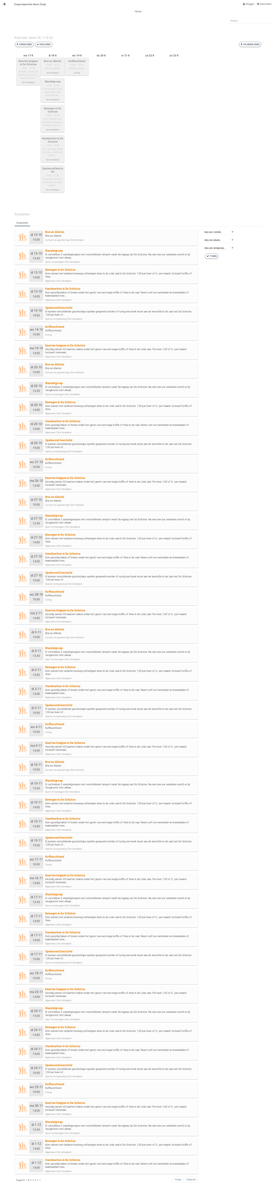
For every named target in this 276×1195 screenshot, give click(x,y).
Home (138, 11)
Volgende (191, 1179)
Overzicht (22, 222)
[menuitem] (249, 4)
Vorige (178, 1179)
